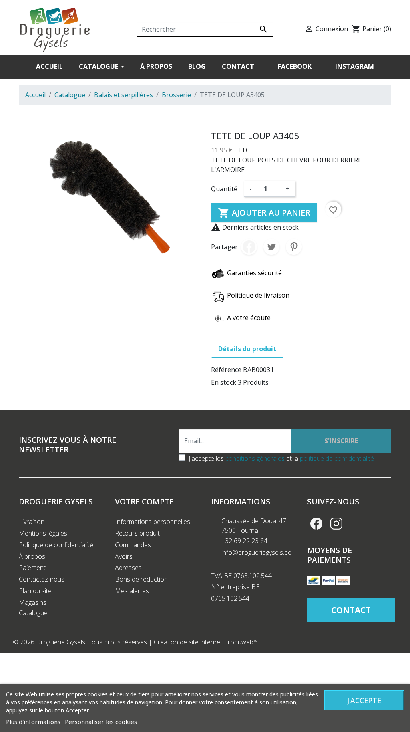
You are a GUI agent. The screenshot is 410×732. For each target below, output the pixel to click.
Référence (226, 369)
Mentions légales (43, 533)
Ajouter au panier (264, 213)
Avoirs (124, 556)
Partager (249, 247)
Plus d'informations (33, 722)
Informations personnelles (152, 521)
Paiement (32, 567)
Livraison (31, 521)
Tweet (271, 247)
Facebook (316, 524)
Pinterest (294, 247)
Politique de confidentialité (56, 544)
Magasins (32, 602)
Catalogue (33, 612)
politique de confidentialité (337, 458)
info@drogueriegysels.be (256, 552)
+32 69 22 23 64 (244, 540)
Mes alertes (132, 590)
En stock (223, 382)
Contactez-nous (41, 579)
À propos (32, 556)
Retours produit (137, 533)
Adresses (128, 567)
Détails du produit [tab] (247, 348)
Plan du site (35, 590)
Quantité (224, 188)
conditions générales (255, 458)
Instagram (336, 524)
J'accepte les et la (281, 458)
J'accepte (364, 700)
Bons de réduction (141, 579)
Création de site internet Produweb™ (206, 642)
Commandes (133, 544)
